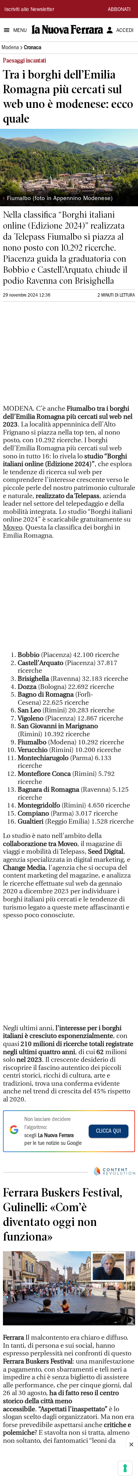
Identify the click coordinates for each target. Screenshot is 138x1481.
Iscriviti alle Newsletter (29, 9)
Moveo (12, 527)
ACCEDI (125, 30)
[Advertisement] (58, 356)
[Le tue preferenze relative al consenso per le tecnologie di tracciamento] (125, 1468)
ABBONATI (119, 9)
